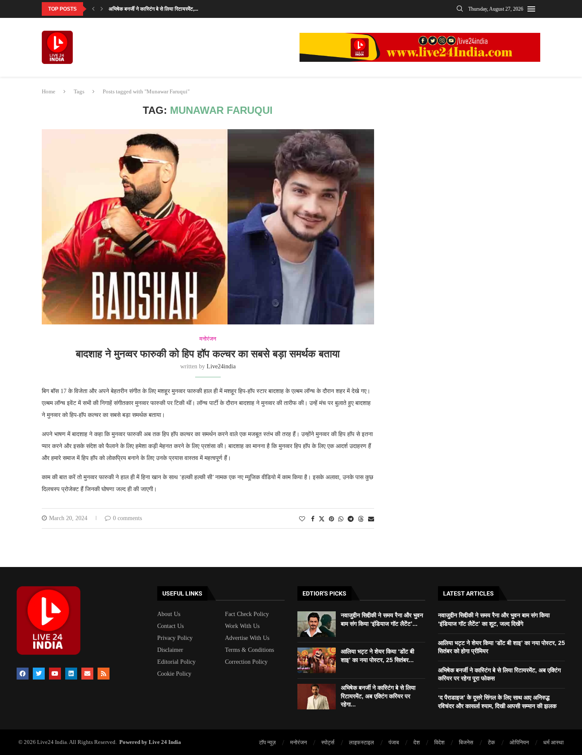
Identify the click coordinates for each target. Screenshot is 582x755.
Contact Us (170, 626)
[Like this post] (302, 519)
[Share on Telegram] (351, 519)
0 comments (127, 518)
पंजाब (394, 742)
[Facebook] (23, 674)
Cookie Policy (174, 674)
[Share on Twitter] (322, 519)
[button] (93, 9)
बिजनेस (466, 742)
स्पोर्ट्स (327, 742)
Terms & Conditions (249, 650)
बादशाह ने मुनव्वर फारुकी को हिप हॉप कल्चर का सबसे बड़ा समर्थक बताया (208, 353)
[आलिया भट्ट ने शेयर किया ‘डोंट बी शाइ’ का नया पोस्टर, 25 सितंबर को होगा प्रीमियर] (316, 660)
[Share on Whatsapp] (340, 519)
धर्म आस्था (553, 742)
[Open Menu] (531, 9)
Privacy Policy (175, 638)
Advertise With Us (247, 638)
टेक (491, 742)
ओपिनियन (519, 742)
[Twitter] (39, 674)
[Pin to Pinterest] (331, 519)
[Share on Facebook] (312, 519)
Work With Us (242, 626)
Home (48, 91)
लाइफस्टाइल (361, 742)
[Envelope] (87, 674)
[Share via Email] (371, 519)
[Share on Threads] (361, 519)
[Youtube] (55, 674)
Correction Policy (246, 662)
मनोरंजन (298, 742)
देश (416, 742)
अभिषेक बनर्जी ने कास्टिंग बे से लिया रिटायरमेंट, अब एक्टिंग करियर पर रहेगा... (378, 696)
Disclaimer (170, 650)
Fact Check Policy (247, 614)
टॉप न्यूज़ (267, 742)
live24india (221, 366)
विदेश (439, 742)
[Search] (459, 9)
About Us (168, 614)
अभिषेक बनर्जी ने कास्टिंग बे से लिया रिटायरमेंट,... (153, 9)
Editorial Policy (176, 662)
